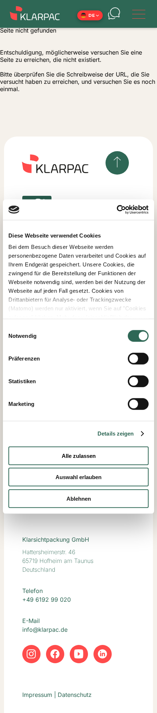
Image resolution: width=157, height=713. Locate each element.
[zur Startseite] (36, 14)
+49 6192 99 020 (46, 599)
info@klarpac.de (45, 629)
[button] (90, 15)
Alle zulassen (79, 455)
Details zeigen (115, 433)
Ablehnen (78, 498)
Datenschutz (75, 694)
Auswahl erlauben (78, 477)
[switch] (138, 358)
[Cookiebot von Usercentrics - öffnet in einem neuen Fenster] (117, 209)
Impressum (37, 694)
